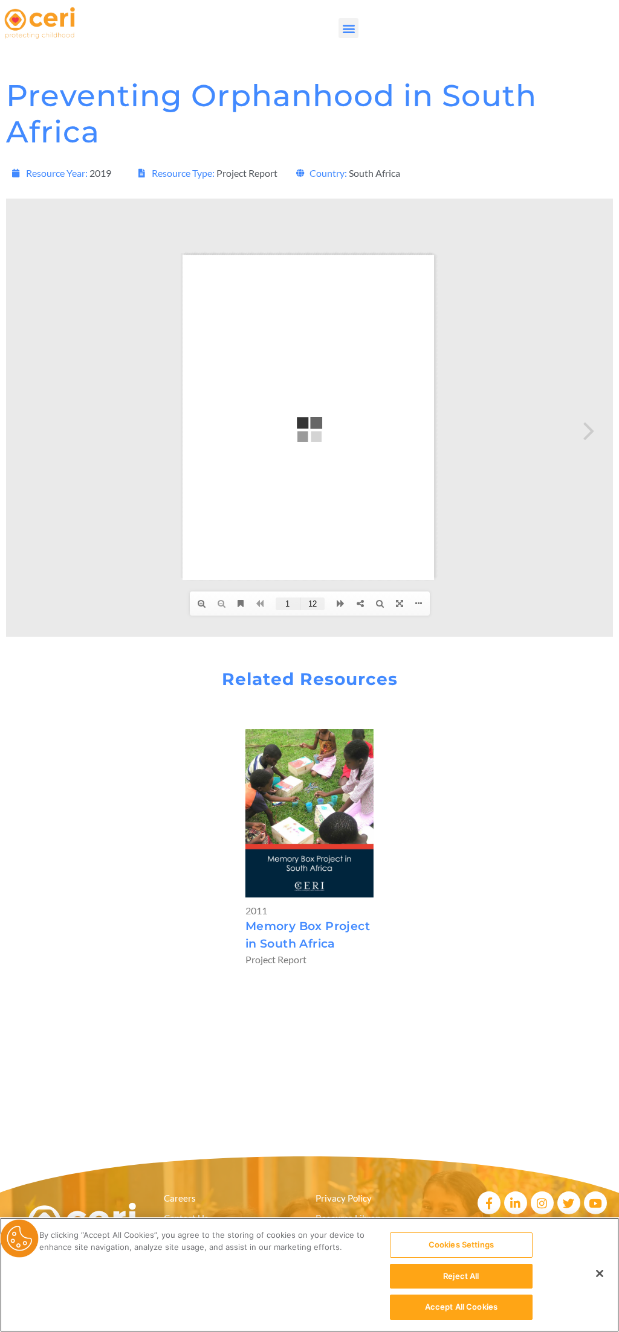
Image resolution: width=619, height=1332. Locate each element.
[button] (348, 28)
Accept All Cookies (461, 1306)
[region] (309, 1274)
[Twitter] (568, 1202)
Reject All (461, 1276)
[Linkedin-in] (515, 1202)
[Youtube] (595, 1202)
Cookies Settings (461, 1244)
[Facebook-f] (489, 1202)
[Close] (599, 1273)
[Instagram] (542, 1202)
